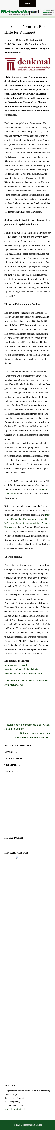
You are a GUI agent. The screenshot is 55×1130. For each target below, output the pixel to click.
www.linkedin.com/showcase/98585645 (23, 673)
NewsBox (10, 752)
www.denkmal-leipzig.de (16, 665)
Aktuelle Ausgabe (18, 745)
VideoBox (11, 771)
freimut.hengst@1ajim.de (15, 1109)
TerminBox (12, 765)
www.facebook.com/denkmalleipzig (21, 669)
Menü (28, 3)
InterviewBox (14, 758)
